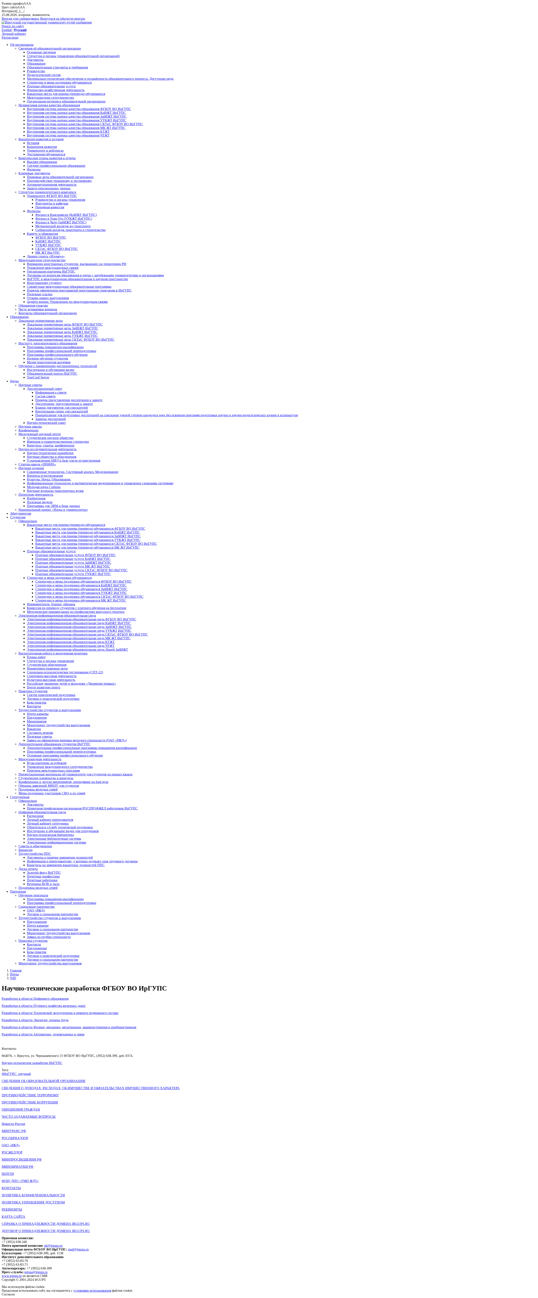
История (33, 143)
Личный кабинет (14, 33)
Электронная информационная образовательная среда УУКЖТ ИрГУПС (79, 630)
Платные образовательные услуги (51, 86)
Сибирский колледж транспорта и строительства (70, 230)
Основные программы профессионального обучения (65, 755)
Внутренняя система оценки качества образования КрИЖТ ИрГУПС (76, 112)
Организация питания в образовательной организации (66, 101)
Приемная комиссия (49, 207)
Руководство (36, 71)
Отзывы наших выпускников (48, 298)
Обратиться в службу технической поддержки (60, 827)
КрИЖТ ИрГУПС (48, 241)
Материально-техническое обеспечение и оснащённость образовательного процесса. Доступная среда (100, 78)
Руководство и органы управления (60, 199)
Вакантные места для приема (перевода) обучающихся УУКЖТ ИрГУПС (87, 540)
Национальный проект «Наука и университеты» (53, 509)
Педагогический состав (44, 75)
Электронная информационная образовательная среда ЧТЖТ (71, 646)
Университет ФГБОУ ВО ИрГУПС (52, 196)
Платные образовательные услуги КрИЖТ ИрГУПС (73, 559)
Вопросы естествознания (45, 475)
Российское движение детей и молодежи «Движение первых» (71, 683)
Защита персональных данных (49, 188)
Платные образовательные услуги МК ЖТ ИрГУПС (72, 566)
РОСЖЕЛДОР (12, 1152)
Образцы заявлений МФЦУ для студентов (48, 785)
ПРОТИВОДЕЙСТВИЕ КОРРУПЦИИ (30, 1102)
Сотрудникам (19, 797)
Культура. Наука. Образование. (49, 479)
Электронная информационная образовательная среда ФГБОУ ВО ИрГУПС (81, 619)
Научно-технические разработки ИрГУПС (32, 1063)
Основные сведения (41, 52)
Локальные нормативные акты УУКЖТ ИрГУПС (62, 336)
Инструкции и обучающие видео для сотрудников (63, 831)
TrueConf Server (38, 377)
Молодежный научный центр (39, 434)
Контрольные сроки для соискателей (61, 411)
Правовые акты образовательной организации (60, 177)
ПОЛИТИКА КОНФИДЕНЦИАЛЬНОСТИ (33, 1195)
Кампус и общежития (42, 233)
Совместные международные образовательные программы (69, 286)
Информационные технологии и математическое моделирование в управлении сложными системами (100, 483)
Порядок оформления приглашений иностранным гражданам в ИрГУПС (79, 290)
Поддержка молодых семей (38, 789)
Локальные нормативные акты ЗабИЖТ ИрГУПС (62, 328)
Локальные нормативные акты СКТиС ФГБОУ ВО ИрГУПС (71, 339)
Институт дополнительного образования (47, 343)
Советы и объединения (35, 846)
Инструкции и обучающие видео (50, 370)
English (7, 30)
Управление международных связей (53, 267)
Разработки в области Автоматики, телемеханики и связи (43, 1034)
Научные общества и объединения (51, 457)
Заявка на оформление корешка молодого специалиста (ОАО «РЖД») (77, 740)
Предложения (37, 717)
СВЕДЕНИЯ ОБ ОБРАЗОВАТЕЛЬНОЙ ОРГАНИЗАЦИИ (43, 1081)
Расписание (10, 37)
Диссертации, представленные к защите (64, 404)
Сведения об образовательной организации (49, 48)
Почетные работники (42, 880)
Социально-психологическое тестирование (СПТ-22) (65, 672)
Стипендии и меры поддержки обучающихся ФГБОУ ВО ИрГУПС (83, 581)
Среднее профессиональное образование (56, 165)
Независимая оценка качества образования (49, 105)
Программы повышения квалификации (55, 347)
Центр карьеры (38, 714)
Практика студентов (32, 691)
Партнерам (18, 891)
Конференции (28, 430)
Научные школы (30, 426)
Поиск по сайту (13, 26)
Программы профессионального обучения (57, 354)
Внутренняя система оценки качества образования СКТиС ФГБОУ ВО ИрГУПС (85, 124)
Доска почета (28, 869)
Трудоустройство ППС (34, 853)
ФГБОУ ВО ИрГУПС (50, 237)
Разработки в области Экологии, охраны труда (35, 1020)
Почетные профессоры (43, 876)
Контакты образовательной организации (47, 313)
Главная (15, 970)
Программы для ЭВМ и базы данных (53, 506)
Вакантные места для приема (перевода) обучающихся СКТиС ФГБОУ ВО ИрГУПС (96, 543)
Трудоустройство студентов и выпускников (49, 710)
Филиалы (34, 169)
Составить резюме (40, 732)
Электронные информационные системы (56, 842)
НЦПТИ (8, 1174)
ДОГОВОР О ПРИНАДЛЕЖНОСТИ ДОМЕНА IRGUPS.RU (46, 1231)
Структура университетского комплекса (47, 192)
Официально (27, 521)
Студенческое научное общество (50, 438)
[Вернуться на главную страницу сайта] (47, 22)
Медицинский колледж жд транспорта (63, 226)
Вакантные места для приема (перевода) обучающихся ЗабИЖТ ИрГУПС (88, 536)
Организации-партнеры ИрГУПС (51, 271)
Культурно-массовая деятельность (51, 680)
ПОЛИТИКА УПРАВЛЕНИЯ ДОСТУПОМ (33, 1202)
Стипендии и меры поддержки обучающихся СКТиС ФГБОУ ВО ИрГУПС (89, 596)
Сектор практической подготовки (51, 695)
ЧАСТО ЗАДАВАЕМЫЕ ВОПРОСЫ (28, 1116)
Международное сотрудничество (50, 97)
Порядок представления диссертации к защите (68, 400)
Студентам (17, 517)
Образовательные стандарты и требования (57, 67)
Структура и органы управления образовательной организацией (73, 56)
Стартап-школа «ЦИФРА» (37, 464)
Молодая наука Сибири (44, 487)
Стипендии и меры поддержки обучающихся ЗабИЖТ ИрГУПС (81, 589)
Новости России (13, 1124)
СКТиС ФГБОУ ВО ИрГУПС (56, 249)
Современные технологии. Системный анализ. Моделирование (72, 472)
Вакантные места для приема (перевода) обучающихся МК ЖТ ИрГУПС (87, 547)
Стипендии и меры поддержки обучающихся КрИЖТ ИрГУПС (81, 585)
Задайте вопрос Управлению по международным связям (67, 301)
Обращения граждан (33, 305)
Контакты (34, 706)
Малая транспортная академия (48, 362)
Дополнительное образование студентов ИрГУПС (54, 744)
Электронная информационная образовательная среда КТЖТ (71, 642)
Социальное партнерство (36, 906)
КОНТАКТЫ (11, 1188)
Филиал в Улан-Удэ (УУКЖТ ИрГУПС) (63, 218)
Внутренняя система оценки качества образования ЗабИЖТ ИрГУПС (77, 116)
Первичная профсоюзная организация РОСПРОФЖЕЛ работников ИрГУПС (82, 808)
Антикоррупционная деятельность (51, 184)
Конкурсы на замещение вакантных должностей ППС (66, 865)
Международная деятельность (39, 759)
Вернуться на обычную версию (62, 18)
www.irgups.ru (12, 1276)
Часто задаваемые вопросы (37, 309)
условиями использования (92, 1290)
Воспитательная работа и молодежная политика (52, 653)
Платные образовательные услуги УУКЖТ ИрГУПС (73, 574)
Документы (35, 60)
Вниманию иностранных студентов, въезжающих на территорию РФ (76, 264)
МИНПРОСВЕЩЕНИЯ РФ (22, 1159)
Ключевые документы (34, 173)
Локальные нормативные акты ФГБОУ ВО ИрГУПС (65, 324)
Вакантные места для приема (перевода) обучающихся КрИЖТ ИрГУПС (87, 532)
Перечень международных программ (53, 770)
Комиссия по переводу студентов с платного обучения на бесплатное (76, 608)
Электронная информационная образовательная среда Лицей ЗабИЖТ (77, 649)
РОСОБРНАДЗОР (15, 1138)
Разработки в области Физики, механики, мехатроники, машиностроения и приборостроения (69, 1027)
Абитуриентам (20, 513)
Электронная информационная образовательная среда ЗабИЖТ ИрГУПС (79, 627)
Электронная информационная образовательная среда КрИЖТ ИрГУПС (79, 623)
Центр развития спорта (43, 687)
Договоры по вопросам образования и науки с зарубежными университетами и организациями (95, 275)
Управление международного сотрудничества (60, 767)
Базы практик (36, 702)
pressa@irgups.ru (35, 1272)
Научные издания (31, 468)
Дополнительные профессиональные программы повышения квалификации (82, 748)
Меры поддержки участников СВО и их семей (51, 793)
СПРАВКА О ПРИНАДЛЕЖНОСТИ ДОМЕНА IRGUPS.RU (46, 1224)
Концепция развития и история (40, 139)
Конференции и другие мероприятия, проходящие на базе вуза (63, 782)
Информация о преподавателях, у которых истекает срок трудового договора (82, 861)
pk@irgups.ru (53, 1245)
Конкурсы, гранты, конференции (50, 445)
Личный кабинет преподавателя (50, 819)
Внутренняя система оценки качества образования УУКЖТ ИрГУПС (76, 120)
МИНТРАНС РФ (14, 1131)
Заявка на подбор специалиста (49, 937)
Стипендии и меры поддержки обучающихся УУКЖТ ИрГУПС (81, 593)
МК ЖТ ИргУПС (47, 252)
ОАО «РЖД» (36, 910)
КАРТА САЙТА (13, 1216)
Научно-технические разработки (50, 453)
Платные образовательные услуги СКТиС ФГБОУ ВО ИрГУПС (81, 570)
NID (13, 978)
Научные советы (30, 385)
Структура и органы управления (50, 661)
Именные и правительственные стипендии (58, 441)
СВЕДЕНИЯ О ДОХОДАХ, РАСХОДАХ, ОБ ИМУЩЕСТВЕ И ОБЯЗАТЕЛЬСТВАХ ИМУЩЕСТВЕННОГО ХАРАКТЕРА (91, 1088)
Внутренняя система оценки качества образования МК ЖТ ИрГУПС (76, 128)
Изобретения (36, 498)
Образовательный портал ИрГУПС (52, 373)
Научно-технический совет (46, 422)
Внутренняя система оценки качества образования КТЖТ (68, 131)
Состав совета (45, 396)
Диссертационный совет (44, 388)
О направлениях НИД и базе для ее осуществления (63, 460)
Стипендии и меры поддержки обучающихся (59, 82)
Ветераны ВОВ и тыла (43, 884)
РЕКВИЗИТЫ (12, 1209)
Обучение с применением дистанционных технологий (57, 366)
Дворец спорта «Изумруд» (46, 256)
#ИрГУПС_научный (16, 1074)
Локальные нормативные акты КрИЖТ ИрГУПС (62, 332)
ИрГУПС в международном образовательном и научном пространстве (77, 279)
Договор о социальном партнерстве (52, 914)
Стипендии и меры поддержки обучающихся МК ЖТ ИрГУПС (80, 600)
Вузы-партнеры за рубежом (46, 763)
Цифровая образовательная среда (42, 812)
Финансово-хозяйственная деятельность (55, 90)
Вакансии (34, 729)
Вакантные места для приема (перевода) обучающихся (66, 94)
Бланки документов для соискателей (61, 407)
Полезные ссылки (40, 294)
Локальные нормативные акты (40, 320)
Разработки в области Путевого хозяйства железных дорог (44, 1006)
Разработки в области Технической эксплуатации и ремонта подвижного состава (60, 1013)
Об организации (22, 44)
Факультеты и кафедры (51, 203)
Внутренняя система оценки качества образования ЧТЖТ (68, 135)
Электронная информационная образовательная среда (57, 615)
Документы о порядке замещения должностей (60, 857)
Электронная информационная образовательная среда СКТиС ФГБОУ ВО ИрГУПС (87, 634)
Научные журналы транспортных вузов (55, 491)
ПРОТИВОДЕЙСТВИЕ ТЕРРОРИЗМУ (30, 1095)
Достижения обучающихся (46, 154)
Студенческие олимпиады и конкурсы (45, 778)
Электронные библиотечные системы (54, 838)
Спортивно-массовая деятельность (51, 676)
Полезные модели (40, 502)
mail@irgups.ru (78, 1249)
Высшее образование (42, 162)
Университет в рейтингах (45, 150)
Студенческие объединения (46, 664)
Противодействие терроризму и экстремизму (59, 181)
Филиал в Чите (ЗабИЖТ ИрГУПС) (60, 222)
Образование (36, 63)
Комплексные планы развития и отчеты (47, 158)
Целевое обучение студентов (47, 358)
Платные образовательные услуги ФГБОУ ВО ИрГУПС (75, 555)
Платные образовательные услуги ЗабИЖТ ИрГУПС (73, 562)
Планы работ (36, 657)
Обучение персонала (33, 895)
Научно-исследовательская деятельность (47, 449)
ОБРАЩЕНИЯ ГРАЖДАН (21, 1109)
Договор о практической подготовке (53, 698)
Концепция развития (42, 146)
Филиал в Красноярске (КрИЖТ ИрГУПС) (66, 215)
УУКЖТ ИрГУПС (48, 245)
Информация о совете (51, 392)
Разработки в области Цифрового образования (35, 998)
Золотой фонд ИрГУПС (44, 872)
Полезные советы (39, 736)
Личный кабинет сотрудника (48, 823)
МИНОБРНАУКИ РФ (17, 1166)
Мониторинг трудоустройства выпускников (58, 725)
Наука (14, 381)
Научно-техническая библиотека (50, 835)
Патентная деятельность (35, 494)
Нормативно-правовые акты (47, 668)
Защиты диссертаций (50, 419)
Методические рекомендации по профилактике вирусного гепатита (75, 612)
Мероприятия (36, 721)
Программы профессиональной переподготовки (61, 351)
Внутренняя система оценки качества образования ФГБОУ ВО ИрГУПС (79, 109)
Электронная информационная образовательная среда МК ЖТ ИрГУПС (79, 638)
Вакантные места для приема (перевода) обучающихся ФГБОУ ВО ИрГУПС (90, 528)
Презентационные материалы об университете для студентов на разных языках (75, 774)
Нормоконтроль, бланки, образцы (51, 604)
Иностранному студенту (44, 283)
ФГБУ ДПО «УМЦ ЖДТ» (20, 1181)
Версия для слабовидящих (20, 18)
